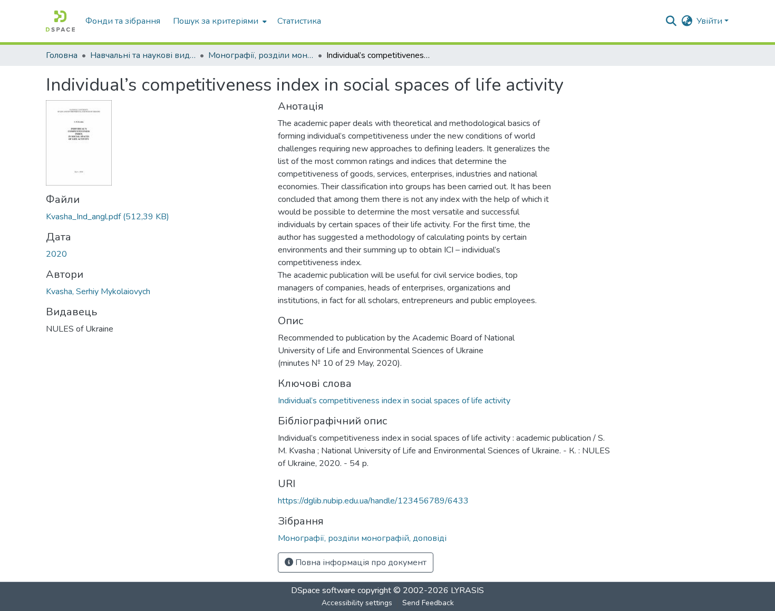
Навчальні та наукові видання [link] (143, 55)
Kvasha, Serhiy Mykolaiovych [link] (98, 291)
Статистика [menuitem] (299, 21)
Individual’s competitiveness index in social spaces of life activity (394, 400)
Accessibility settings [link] (357, 603)
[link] (155, 216)
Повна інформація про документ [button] (360, 562)
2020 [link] (56, 254)
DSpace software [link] (323, 590)
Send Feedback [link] (428, 603)
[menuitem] (219, 21)
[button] (60, 21)
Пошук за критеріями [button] (215, 21)
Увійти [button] (710, 21)
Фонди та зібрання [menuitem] (122, 21)
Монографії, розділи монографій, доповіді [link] (261, 55)
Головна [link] (62, 55)
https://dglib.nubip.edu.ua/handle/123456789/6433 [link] (373, 501)
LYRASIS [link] (467, 590)
